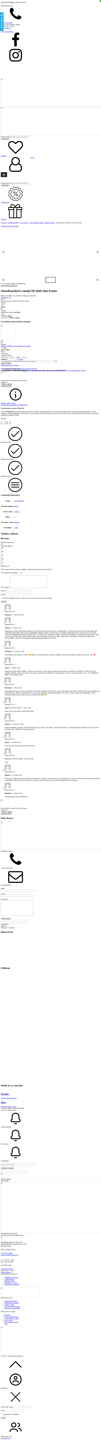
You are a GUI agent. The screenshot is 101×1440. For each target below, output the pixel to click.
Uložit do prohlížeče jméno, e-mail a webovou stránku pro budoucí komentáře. (27, 598)
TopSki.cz (4, 223)
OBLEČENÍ (6, 180)
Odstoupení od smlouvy (12, 1284)
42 (7, 1018)
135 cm (13, 976)
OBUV (17, 180)
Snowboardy (24, 223)
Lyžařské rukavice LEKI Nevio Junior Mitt (18, 958)
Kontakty (8, 1315)
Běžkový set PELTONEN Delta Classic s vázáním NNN (23, 1007)
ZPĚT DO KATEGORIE (10, 226)
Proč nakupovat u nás (11, 1322)
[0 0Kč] (4, 174)
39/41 (2, 1044)
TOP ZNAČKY (89, 180)
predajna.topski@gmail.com (9, 1255)
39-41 (6, 940)
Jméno (3, 591)
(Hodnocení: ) (6, 297)
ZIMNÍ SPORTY (30, 180)
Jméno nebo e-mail (7, 1407)
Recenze (17, 405)
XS (2, 1072)
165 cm (43, 976)
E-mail (3, 594)
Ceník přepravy (9, 1279)
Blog (6, 1324)
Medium (16, 522)
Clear (3, 307)
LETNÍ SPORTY (48, 180)
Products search (6, 137)
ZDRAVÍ (76, 180)
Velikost (3, 303)
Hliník (16, 506)
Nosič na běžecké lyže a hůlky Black (15, 1033)
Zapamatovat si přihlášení (11, 1414)
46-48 (10, 1044)
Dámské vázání (49, 223)
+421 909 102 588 (6, 1253)
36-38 (2, 940)
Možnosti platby (10, 1281)
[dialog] (50, 1405)
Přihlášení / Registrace (12, 1277)
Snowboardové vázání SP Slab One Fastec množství (19, 361)
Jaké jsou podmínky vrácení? (77, 370)
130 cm (8, 976)
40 (3, 1018)
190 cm (8, 1003)
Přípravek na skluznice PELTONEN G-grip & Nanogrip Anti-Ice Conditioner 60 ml (35, 993)
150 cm (28, 976)
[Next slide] (97, 252)
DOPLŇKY (64, 180)
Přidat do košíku (6, 363)
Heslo (2, 1410)
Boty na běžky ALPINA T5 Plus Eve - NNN (18, 1022)
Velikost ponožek (6, 355)
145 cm (23, 976)
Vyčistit (20, 359)
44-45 (6, 1044)
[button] (50, 148)
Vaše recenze (5, 587)
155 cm (33, 976)
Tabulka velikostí (9, 405)
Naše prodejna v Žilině (12, 1318)
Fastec (16, 527)
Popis (2, 405)
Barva (3, 351)
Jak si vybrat (9, 1320)
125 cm (3, 976)
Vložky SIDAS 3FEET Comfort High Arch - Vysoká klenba (25, 1048)
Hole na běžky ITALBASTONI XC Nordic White (21, 980)
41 (5, 1018)
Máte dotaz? (24, 405)
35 (1, 1018)
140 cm (18, 976)
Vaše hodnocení (6, 573)
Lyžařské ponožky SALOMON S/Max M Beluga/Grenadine (25, 944)
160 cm (38, 976)
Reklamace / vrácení (11, 1283)
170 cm (48, 976)
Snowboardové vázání (36, 223)
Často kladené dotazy (11, 1317)
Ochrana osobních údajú (12, 1306)
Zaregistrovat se (6, 1438)
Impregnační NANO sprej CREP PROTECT (19, 1061)
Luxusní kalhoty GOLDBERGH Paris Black (19, 1076)
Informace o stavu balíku (12, 1308)
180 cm (3, 1003)
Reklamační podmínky (12, 1303)
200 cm (13, 1003)
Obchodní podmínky (11, 1301)
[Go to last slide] (3, 252)
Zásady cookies (9, 1305)
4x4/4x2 (16, 511)
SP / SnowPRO (19, 501)
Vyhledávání (5, 139)
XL (9, 1072)
